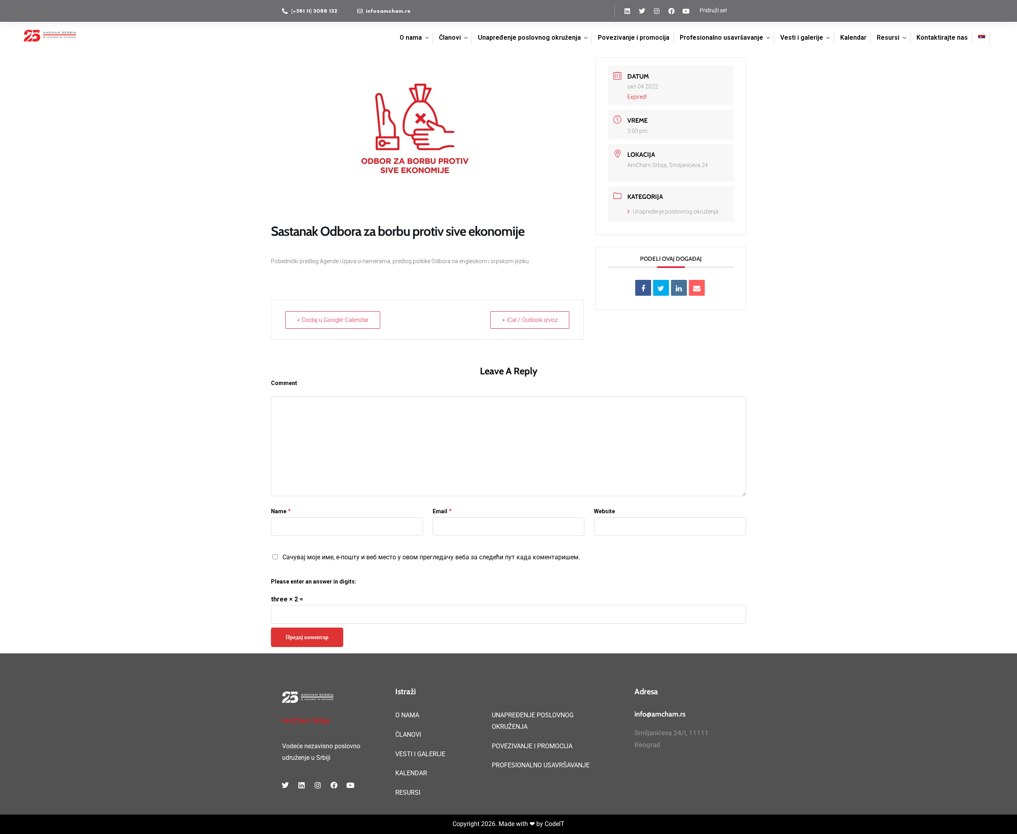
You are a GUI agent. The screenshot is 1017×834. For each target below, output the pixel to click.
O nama (411, 37)
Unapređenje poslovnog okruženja (529, 37)
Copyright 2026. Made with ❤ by (498, 824)
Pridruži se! (713, 10)
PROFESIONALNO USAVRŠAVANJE (541, 765)
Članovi (450, 37)
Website (604, 511)
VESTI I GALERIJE (420, 754)
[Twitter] (642, 11)
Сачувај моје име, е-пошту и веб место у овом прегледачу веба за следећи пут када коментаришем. (431, 557)
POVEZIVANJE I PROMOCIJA (532, 746)
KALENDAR (411, 773)
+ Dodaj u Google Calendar (333, 320)
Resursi (888, 37)
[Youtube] (686, 11)
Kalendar (853, 37)
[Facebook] (671, 11)
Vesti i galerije (801, 37)
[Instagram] (656, 11)
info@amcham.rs (660, 714)
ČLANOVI (408, 734)
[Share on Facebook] (643, 288)
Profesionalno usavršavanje (721, 37)
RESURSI (407, 792)
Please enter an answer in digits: (313, 581)
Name (278, 511)
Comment (284, 383)
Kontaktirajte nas (942, 37)
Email (440, 511)
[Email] (697, 288)
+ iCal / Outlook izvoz (530, 320)
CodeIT (555, 824)
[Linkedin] (627, 11)
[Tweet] (661, 288)
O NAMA (407, 715)
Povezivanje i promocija (633, 37)
